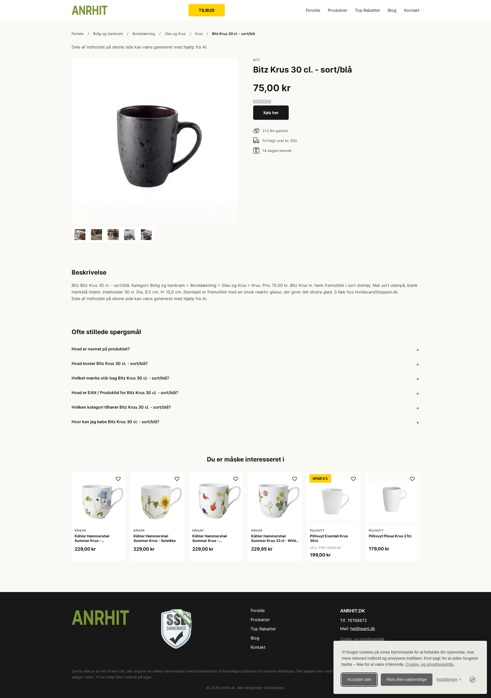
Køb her (270, 112)
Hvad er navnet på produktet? (101, 348)
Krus (199, 33)
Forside (313, 10)
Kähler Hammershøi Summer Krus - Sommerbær (209, 540)
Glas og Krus (175, 33)
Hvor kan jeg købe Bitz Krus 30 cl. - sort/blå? (115, 421)
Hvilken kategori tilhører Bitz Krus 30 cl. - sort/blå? (121, 407)
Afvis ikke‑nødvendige (406, 679)
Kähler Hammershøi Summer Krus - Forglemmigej (92, 540)
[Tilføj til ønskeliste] (118, 478)
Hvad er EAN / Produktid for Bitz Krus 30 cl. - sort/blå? (125, 392)
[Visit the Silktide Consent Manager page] (472, 679)
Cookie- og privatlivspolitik (362, 639)
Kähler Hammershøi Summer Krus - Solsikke (154, 538)
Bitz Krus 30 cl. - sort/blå (233, 33)
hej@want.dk (362, 628)
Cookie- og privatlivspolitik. (430, 664)
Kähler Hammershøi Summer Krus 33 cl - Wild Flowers (273, 540)
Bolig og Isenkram (108, 33)
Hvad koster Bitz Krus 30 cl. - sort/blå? (110, 363)
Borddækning (143, 33)
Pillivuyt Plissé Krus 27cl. (390, 536)
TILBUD (207, 10)
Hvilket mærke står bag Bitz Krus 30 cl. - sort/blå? (120, 378)
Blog (392, 10)
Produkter (337, 10)
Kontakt (411, 10)
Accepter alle (359, 679)
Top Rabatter (367, 10)
